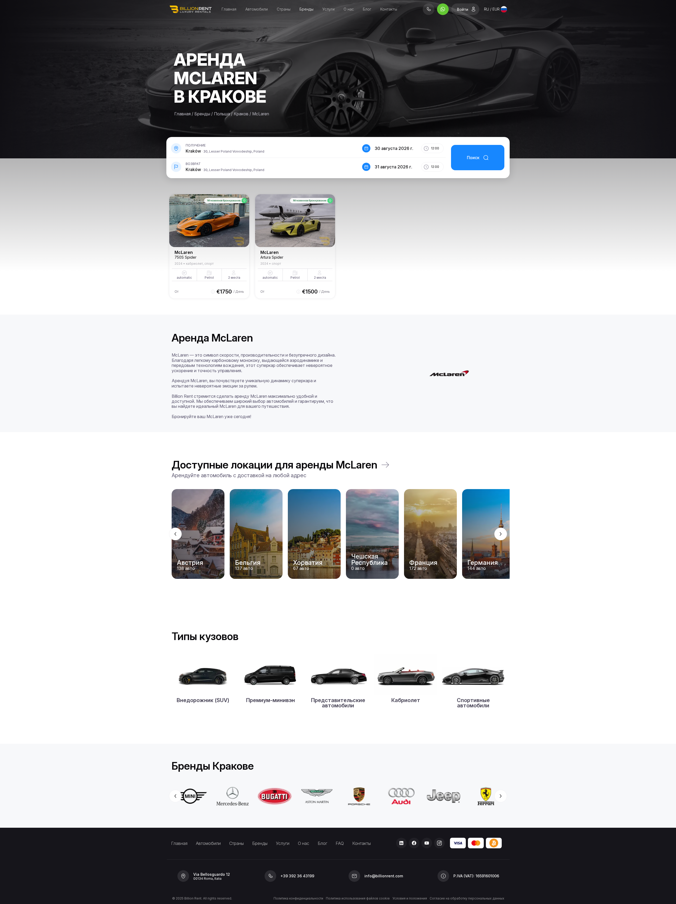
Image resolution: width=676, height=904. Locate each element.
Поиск (473, 157)
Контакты (388, 9)
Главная (229, 9)
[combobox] (495, 9)
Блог (367, 9)
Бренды (306, 9)
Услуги (328, 9)
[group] (338, 533)
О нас (349, 9)
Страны (283, 9)
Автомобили (256, 9)
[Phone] (428, 9)
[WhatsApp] (443, 9)
